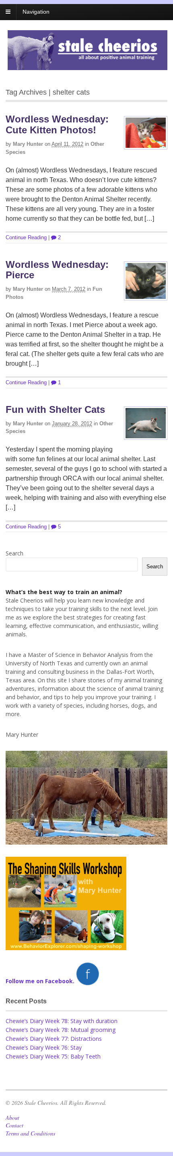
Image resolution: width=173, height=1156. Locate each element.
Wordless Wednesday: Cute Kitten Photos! (57, 124)
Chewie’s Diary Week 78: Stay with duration (61, 1021)
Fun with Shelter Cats (55, 409)
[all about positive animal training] (87, 66)
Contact (14, 1125)
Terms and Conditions (30, 1133)
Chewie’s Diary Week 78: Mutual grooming (60, 1030)
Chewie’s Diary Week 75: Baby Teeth (53, 1056)
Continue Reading (26, 237)
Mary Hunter (28, 144)
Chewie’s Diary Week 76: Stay (44, 1047)
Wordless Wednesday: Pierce (57, 269)
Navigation (36, 11)
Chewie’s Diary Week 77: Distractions (54, 1038)
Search (14, 553)
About (12, 1117)
